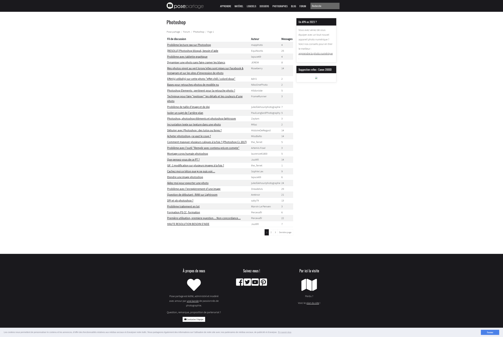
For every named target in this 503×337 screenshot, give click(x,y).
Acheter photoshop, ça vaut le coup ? (189, 136)
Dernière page (285, 232)
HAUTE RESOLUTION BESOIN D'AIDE (188, 224)
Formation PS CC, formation (183, 212)
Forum (302, 6)
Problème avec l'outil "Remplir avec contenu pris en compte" (203, 148)
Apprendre (225, 6)
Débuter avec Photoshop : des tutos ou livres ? (194, 130)
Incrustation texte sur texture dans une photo (194, 124)
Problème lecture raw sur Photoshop (189, 45)
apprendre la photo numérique (316, 53)
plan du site (312, 303)
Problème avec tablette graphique (187, 56)
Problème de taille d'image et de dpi (188, 107)
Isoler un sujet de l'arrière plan (185, 113)
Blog (293, 6)
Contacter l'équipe (194, 319)
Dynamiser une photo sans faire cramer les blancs (196, 62)
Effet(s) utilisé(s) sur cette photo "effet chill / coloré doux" (201, 79)
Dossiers (264, 6)
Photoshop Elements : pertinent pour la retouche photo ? (201, 90)
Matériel (239, 6)
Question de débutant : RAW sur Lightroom (192, 194)
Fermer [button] (490, 332)
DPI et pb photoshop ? (180, 200)
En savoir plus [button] (284, 332)
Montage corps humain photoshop (187, 153)
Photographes (280, 6)
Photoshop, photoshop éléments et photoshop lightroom (201, 118)
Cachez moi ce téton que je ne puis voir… (191, 171)
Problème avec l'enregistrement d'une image (193, 189)
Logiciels (251, 6)
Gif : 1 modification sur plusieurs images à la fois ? (195, 165)
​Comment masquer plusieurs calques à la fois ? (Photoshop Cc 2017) (207, 142)
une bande (193, 301)
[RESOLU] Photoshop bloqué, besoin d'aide (192, 51)
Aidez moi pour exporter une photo (188, 183)
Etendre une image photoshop (185, 177)
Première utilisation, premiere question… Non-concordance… (204, 218)
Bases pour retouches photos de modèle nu (193, 84)
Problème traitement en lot (183, 206)
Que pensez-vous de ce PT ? (183, 159)
